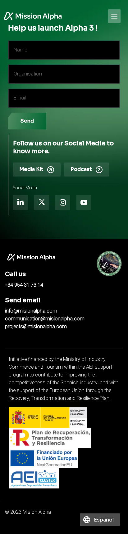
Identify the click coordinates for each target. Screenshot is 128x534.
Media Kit (31, 169)
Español (104, 520)
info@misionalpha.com (31, 311)
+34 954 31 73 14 (24, 285)
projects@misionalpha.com (36, 326)
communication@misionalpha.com (45, 319)
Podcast (81, 169)
